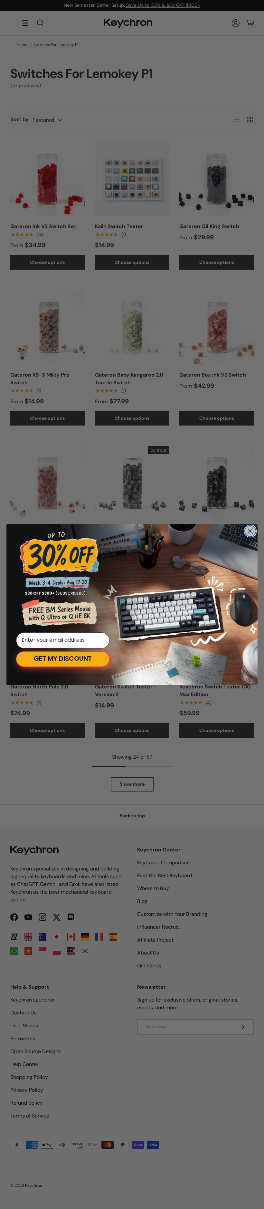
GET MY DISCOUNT (63, 659)
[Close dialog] (250, 531)
